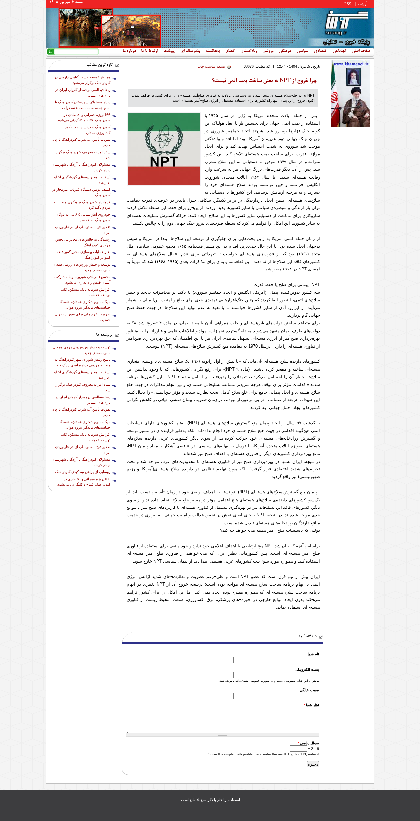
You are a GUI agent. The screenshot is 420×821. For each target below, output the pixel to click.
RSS (347, 4)
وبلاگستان (249, 51)
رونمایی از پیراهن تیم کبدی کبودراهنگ (82, 472)
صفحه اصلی (361, 51)
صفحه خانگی (309, 690)
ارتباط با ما (149, 51)
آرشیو (362, 4)
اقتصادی (320, 51)
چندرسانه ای (190, 51)
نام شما (313, 654)
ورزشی (267, 51)
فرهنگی (285, 51)
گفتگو (230, 51)
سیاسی (302, 51)
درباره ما (129, 51)
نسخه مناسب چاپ (211, 66)
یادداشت (213, 51)
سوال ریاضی (308, 743)
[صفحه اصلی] (210, 46)
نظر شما (311, 705)
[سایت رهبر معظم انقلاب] (350, 126)
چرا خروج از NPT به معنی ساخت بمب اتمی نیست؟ (264, 81)
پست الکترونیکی (307, 669)
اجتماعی (339, 51)
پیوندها (169, 51)
